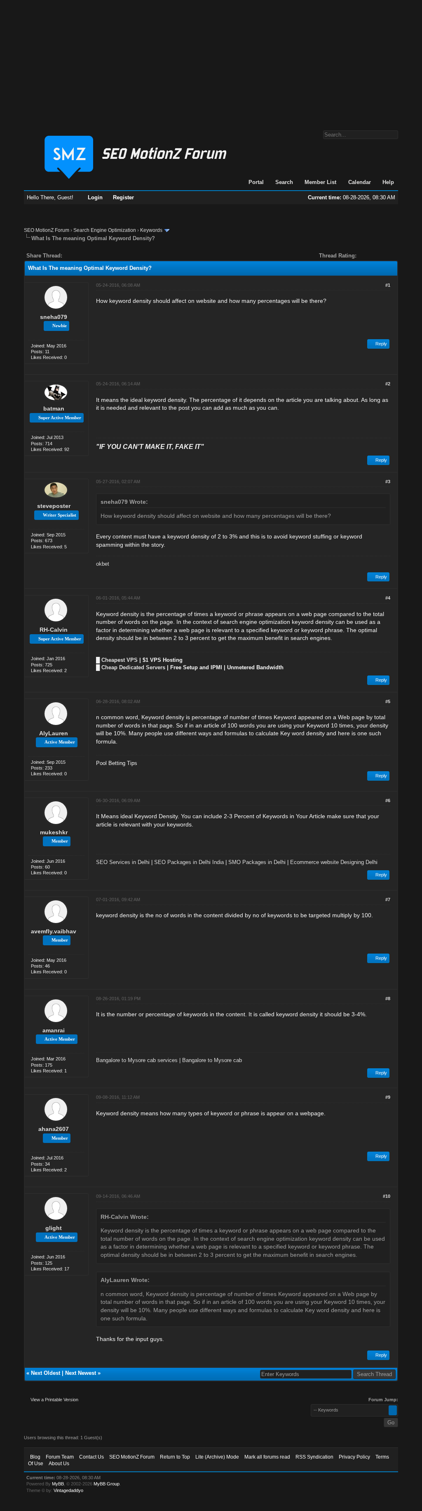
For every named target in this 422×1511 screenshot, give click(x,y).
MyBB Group (107, 1483)
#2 (387, 383)
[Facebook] (70, 256)
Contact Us (91, 1457)
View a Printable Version (54, 1399)
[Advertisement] (211, 61)
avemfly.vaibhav (53, 931)
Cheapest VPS (119, 660)
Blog (35, 1457)
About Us (59, 1463)
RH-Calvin (54, 629)
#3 (387, 481)
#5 (387, 701)
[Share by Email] (107, 256)
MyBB (58, 1483)
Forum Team (60, 1457)
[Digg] (82, 256)
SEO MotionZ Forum (46, 230)
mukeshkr (54, 832)
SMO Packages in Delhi (257, 862)
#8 (387, 998)
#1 (387, 285)
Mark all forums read (267, 1457)
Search (284, 182)
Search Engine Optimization (104, 230)
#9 (387, 1097)
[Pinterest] (101, 256)
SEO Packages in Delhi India (189, 862)
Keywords (151, 230)
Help (388, 182)
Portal (256, 182)
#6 (387, 800)
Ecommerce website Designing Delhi (333, 862)
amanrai (53, 1030)
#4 (387, 597)
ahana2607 (53, 1129)
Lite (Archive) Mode (217, 1457)
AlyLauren (53, 733)
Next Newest (80, 1373)
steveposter (53, 506)
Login (95, 197)
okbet (102, 564)
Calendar (359, 182)
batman (53, 408)
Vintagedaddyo (68, 1490)
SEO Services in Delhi (123, 862)
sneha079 (53, 317)
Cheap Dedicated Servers (133, 667)
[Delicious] (87, 256)
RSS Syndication (314, 1457)
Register (123, 197)
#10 (386, 1196)
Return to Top (175, 1457)
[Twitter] (76, 256)
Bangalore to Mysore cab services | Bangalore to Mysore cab (169, 1060)
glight (53, 1228)
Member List (320, 182)
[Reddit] (93, 256)
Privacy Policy (354, 1457)
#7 (387, 899)
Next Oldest (45, 1373)
